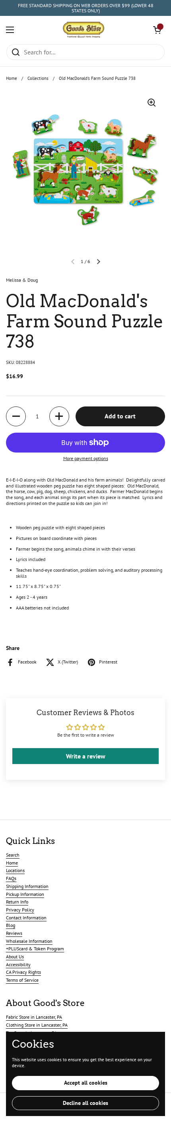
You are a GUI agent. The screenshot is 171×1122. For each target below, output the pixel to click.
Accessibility (18, 964)
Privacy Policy (20, 910)
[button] (157, 30)
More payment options (85, 458)
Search (12, 855)
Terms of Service (22, 980)
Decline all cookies (85, 1103)
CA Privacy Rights (23, 972)
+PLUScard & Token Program (35, 949)
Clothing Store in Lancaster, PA (37, 1025)
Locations (15, 870)
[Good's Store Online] (83, 30)
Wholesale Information (29, 941)
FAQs (11, 878)
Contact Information (26, 918)
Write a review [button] (85, 756)
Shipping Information (27, 886)
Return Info (17, 902)
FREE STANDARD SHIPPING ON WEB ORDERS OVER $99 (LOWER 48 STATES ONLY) (86, 8)
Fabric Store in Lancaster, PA (34, 1017)
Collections (38, 78)
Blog (10, 925)
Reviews (14, 933)
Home (11, 78)
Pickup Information (25, 894)
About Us (15, 957)
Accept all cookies (85, 1082)
